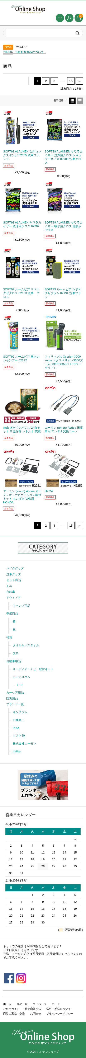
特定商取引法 (33, 1008)
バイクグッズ (15, 568)
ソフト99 (19, 735)
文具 (16, 653)
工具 (9, 586)
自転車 (10, 591)
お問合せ (35, 1013)
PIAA (16, 728)
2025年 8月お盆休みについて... (24, 52)
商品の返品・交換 (14, 1013)
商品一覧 (22, 1004)
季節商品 (12, 613)
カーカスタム (21, 677)
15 (71, 81)
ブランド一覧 (15, 704)
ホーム (7, 1004)
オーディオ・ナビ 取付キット (33, 669)
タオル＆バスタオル (26, 645)
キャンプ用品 (21, 605)
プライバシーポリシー (59, 1013)
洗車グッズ (13, 574)
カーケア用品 (15, 692)
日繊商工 (18, 720)
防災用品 (12, 698)
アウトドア (13, 597)
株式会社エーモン (24, 743)
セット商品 (13, 580)
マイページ (39, 1004)
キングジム (20, 712)
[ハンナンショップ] (43, 9)
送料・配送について (58, 1008)
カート (56, 1004)
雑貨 (9, 637)
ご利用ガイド (11, 1008)
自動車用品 (13, 661)
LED (20, 685)
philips (17, 751)
